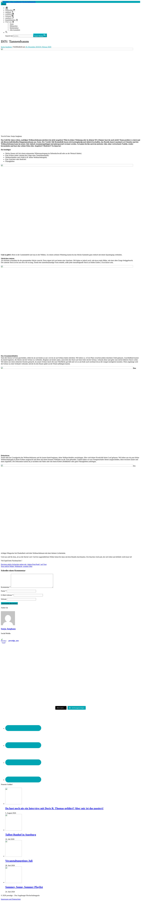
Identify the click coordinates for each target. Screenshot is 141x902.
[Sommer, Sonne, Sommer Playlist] (13, 882)
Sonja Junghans (6, 47)
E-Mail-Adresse (7, 595)
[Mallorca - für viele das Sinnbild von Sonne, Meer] (117, 693)
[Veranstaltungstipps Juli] (13, 856)
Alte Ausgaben (15, 30)
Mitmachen (14, 26)
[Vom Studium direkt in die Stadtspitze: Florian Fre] (24, 655)
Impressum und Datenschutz (11, 899)
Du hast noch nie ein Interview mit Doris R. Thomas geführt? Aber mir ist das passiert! (54, 808)
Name (3, 591)
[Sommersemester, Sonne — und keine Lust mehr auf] (24, 673)
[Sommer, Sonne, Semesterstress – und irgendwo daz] (117, 654)
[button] (6, 32)
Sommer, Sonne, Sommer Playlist (24, 887)
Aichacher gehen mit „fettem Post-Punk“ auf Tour (24, 564)
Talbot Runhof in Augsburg (20, 834)
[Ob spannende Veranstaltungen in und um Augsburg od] (24, 693)
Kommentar (5, 587)
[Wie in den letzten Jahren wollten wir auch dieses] (70, 674)
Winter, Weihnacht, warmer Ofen (16, 566)
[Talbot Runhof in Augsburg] (13, 830)
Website (3, 599)
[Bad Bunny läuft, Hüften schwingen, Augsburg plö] (70, 654)
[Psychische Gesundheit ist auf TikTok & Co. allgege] (70, 695)
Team (12, 24)
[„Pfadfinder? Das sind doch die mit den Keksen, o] (117, 675)
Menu (3, 4)
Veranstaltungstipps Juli (19, 860)
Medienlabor (14, 28)
